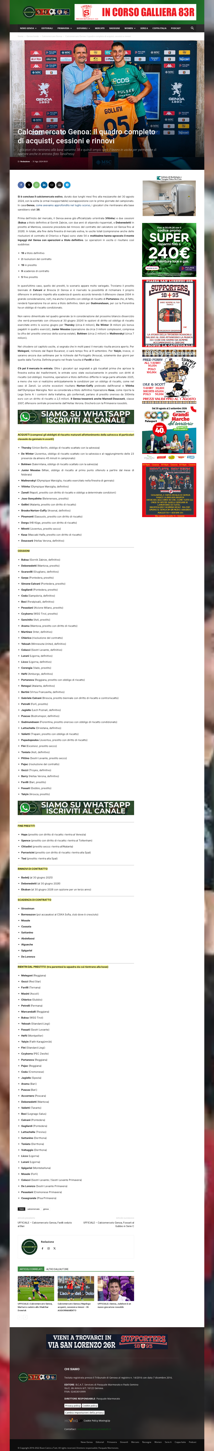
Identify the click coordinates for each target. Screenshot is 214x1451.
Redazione (25, 161)
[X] (28, 185)
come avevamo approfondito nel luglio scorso (63, 205)
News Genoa (27, 28)
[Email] (51, 185)
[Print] (59, 185)
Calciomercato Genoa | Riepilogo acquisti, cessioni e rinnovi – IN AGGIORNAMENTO (74, 1307)
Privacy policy (72, 1405)
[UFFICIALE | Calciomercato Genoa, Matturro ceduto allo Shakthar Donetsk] (36, 1288)
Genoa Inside (33, 36)
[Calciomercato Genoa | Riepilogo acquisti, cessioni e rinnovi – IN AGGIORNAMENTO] (76, 1288)
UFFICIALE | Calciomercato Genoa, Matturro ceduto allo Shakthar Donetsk (35, 1307)
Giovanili (82, 28)
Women (129, 28)
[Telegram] (67, 185)
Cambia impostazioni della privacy (84, 1412)
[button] (192, 28)
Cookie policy (90, 1405)
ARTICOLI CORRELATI (31, 1269)
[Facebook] (21, 185)
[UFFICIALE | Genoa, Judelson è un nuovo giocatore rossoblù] (116, 1288)
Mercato (100, 28)
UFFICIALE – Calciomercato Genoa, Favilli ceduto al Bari (45, 1224)
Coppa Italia (159, 28)
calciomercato (33, 1209)
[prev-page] (20, 1317)
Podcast (176, 28)
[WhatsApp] (36, 185)
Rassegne (114, 28)
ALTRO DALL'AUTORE (57, 1269)
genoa (46, 1209)
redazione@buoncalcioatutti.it (94, 1429)
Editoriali (47, 28)
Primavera (63, 28)
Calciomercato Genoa (52, 36)
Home (20, 36)
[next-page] (25, 1317)
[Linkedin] (44, 185)
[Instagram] (49, 1249)
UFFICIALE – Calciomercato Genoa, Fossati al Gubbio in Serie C (108, 1224)
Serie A (144, 28)
